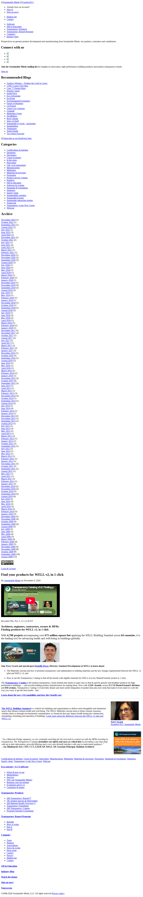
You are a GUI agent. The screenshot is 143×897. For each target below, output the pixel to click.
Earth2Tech (12, 93)
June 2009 (5, 531)
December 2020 (8, 255)
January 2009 (7, 544)
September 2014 (8, 401)
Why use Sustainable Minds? (19, 780)
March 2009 (6, 539)
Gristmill (10, 111)
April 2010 (6, 506)
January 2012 (7, 461)
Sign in (10, 9)
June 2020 (5, 267)
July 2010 (5, 499)
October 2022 (7, 222)
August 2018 (7, 310)
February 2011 (7, 481)
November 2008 (8, 549)
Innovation (11, 162)
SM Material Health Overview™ (21, 803)
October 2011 (7, 466)
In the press (12, 160)
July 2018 (5, 313)
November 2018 (8, 303)
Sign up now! (13, 12)
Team (9, 840)
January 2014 (7, 413)
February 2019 (7, 298)
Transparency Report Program (20, 31)
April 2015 (6, 388)
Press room (11, 850)
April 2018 (6, 320)
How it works (13, 824)
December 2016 (8, 353)
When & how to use (15, 772)
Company (11, 34)
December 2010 (8, 486)
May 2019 (5, 295)
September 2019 (8, 288)
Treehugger (12, 128)
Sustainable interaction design (20, 200)
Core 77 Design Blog (16, 88)
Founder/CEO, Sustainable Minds (126, 723)
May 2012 (5, 453)
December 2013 (8, 416)
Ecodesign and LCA (16, 785)
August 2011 (6, 471)
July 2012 (5, 448)
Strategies (11, 190)
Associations (12, 845)
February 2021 (7, 252)
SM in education (14, 183)
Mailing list (12, 17)
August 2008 (7, 557)
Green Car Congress (16, 108)
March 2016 (6, 371)
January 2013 (7, 441)
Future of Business (15, 103)
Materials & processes (16, 173)
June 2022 (5, 232)
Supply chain (12, 193)
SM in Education (14, 26)
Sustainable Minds (12, 580)
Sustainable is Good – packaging (21, 123)
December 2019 (8, 282)
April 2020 (6, 272)
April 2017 (6, 343)
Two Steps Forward (15, 133)
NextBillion (12, 116)
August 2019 (7, 290)
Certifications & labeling (17, 150)
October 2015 (7, 381)
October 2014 (7, 398)
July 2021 (5, 242)
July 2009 (5, 529)
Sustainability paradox (16, 195)
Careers (10, 853)
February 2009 (7, 541)
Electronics (11, 155)
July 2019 (5, 293)
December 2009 (8, 516)
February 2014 (7, 411)
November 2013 (8, 418)
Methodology (13, 775)
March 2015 (6, 391)
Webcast (10, 208)
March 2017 (6, 345)
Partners (10, 843)
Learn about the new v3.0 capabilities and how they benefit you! (31, 695)
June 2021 (5, 245)
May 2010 (5, 504)
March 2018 (6, 323)
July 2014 (5, 406)
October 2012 (7, 443)
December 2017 (8, 330)
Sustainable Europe (15, 198)
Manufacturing (13, 168)
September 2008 (8, 554)
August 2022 (7, 227)
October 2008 (7, 552)
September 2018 (8, 308)
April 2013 (6, 433)
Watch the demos (9, 877)
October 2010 (7, 491)
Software (11, 24)
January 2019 (7, 300)
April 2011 (6, 476)
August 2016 (7, 360)
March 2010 (6, 509)
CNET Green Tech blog (17, 86)
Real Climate (12, 118)
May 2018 (5, 318)
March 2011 (6, 479)
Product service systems (17, 178)
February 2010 (7, 511)
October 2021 (7, 240)
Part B (9, 829)
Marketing (11, 170)
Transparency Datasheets (18, 806)
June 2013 (5, 428)
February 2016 (7, 373)
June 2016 (5, 363)
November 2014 (8, 396)
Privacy (10, 855)
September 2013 (8, 421)
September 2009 (8, 524)
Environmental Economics (18, 101)
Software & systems (15, 185)
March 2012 (6, 456)
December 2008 (8, 547)
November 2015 (8, 378)
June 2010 (5, 501)
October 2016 (7, 355)
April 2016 (6, 368)
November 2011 (8, 464)
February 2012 (7, 459)
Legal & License (8, 568)
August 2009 (7, 526)
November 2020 (8, 257)
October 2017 (7, 335)
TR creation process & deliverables (22, 801)
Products (10, 180)
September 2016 (8, 358)
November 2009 (8, 519)
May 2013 (5, 431)
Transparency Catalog (15, 683)
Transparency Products (17, 29)
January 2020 (7, 280)
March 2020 (6, 275)
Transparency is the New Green (21, 205)
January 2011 (7, 484)
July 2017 (5, 340)
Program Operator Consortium (20, 811)
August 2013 (7, 423)
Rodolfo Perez (41, 666)
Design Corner (13, 91)
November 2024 (8, 220)
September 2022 (8, 225)
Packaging (11, 175)
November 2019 (8, 285)
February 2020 (7, 277)
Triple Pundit (12, 131)
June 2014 (5, 408)
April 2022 (6, 235)
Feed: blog (27, 138)
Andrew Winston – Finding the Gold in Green (27, 83)
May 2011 (5, 474)
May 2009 (5, 534)
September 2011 (8, 469)
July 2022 (5, 230)
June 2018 (5, 315)
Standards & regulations (17, 188)
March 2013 (6, 436)
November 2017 (8, 333)
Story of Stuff (13, 121)
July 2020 (5, 265)
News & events (13, 848)
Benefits (10, 822)
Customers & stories (15, 787)
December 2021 (8, 237)
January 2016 (7, 376)
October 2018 (7, 305)
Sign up (4, 71)
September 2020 (8, 260)
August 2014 (7, 403)
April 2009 (6, 536)
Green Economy (14, 157)
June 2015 (5, 386)
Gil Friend (11, 106)
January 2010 (7, 514)
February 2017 (7, 348)
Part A (9, 827)
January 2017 (7, 350)
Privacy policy (58, 893)
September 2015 (8, 383)
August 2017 (7, 338)
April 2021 (6, 247)
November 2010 (8, 489)
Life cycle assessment (16, 165)
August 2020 (7, 262)
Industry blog (12, 36)
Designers (11, 152)
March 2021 (6, 250)
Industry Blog (7, 871)
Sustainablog (12, 126)
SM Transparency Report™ (19, 798)
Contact (10, 19)
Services (10, 777)
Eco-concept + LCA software (14, 767)
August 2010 (7, 496)
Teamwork (11, 203)
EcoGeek (11, 98)
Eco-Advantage (14, 96)
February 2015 (7, 393)
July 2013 (5, 426)
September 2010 (8, 494)
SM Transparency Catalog (18, 808)
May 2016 (5, 365)
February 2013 (7, 438)
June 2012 (5, 451)
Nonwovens (6, 888)
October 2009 (7, 521)
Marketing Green (14, 113)
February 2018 (7, 325)
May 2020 (5, 270)
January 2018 (7, 328)
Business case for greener (18, 782)
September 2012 (8, 446)
